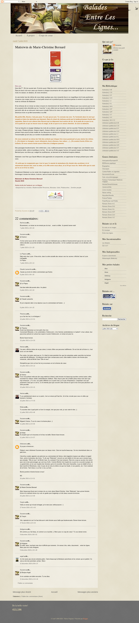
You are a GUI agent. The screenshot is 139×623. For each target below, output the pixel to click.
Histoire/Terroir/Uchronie (109, 184)
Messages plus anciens (88, 592)
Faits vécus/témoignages (110, 177)
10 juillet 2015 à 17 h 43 (27, 401)
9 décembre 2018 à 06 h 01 (28, 534)
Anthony (107, 276)
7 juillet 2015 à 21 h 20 (27, 247)
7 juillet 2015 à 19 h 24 (27, 228)
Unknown (23, 444)
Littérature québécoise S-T (110, 148)
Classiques (105, 169)
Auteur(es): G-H (107, 98)
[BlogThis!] (42, 211)
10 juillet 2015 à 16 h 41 (27, 387)
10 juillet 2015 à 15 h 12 (27, 366)
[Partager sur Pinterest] (48, 211)
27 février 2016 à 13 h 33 (28, 523)
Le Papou (23, 254)
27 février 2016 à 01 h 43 (28, 507)
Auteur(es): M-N (107, 106)
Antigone (23, 529)
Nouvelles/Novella (108, 195)
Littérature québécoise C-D (110, 126)
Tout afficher (123, 285)
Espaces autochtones (109, 255)
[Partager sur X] (44, 211)
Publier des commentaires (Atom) (32, 596)
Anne (106, 272)
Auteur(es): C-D (107, 92)
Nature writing (106, 192)
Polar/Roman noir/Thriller (110, 201)
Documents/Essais (108, 174)
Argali (107, 283)
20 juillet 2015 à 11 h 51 (27, 478)
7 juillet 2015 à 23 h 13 (27, 263)
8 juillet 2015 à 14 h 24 (27, 290)
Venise (22, 347)
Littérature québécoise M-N (110, 139)
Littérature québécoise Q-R (110, 145)
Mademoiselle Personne (40, 187)
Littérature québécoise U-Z (110, 150)
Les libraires (106, 243)
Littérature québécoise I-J (110, 134)
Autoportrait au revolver (24, 187)
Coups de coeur (46, 35)
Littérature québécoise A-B (110, 123)
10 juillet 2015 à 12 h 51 (27, 319)
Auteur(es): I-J (106, 101)
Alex (106, 268)
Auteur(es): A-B (107, 90)
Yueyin (22, 502)
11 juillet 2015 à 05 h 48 (27, 412)
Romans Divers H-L (108, 209)
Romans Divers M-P (108, 212)
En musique (106, 230)
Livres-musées (107, 190)
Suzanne (23, 234)
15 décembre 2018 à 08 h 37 (29, 563)
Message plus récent (22, 592)
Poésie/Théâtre (107, 198)
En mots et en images (109, 227)
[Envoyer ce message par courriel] (40, 211)
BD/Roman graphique (109, 163)
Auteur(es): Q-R (107, 112)
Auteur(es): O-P (107, 109)
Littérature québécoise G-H (110, 131)
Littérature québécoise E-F (110, 128)
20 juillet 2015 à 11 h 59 (27, 496)
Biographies (106, 166)
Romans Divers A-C (108, 204)
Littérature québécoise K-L (110, 137)
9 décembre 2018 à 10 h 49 (28, 550)
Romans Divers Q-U (108, 215)
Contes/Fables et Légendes (111, 171)
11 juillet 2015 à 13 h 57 (27, 437)
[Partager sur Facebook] (46, 211)
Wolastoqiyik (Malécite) (109, 258)
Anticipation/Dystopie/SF (110, 160)
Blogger (85, 619)
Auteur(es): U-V (107, 117)
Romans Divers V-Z (108, 217)
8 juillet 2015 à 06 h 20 (27, 274)
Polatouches (65, 187)
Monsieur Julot (55, 187)
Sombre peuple (76, 187)
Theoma (22, 314)
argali (22, 556)
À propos (31, 35)
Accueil (18, 35)
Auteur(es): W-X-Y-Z (108, 120)
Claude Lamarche (26, 269)
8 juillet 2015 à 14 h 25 (27, 307)
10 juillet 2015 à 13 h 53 (27, 340)
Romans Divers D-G (108, 206)
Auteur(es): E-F (107, 95)
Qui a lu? (105, 245)
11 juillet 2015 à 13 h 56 (27, 424)
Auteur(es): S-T (107, 114)
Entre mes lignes (107, 233)
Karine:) (22, 223)
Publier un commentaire (25, 583)
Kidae (22, 407)
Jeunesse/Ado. (107, 187)
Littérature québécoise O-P (110, 142)
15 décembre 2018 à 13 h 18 (29, 579)
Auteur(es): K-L (107, 103)
